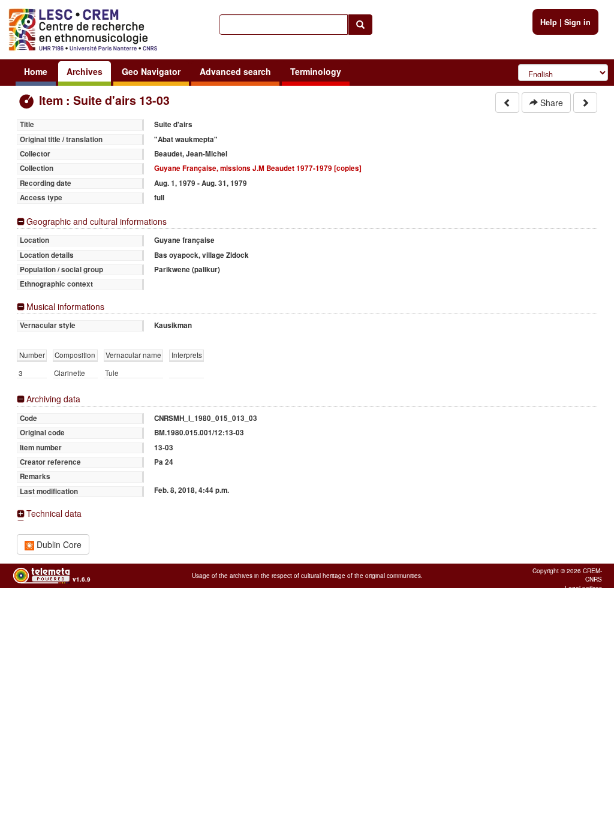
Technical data (54, 513)
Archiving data (53, 399)
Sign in (577, 22)
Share (550, 103)
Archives (85, 71)
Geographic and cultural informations (96, 221)
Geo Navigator (151, 71)
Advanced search (235, 71)
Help (548, 22)
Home (35, 71)
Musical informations (65, 306)
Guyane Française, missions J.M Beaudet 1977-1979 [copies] (258, 168)
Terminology (315, 71)
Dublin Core (58, 544)
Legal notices (583, 588)
